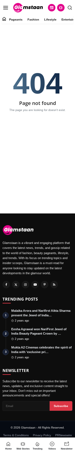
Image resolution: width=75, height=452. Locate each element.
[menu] (5, 8)
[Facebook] (6, 284)
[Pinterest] (44, 284)
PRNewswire (63, 435)
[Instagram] (25, 284)
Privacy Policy (42, 435)
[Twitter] (16, 284)
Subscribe (61, 406)
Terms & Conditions (16, 435)
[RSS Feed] (54, 284)
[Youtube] (35, 284)
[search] (70, 7)
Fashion (33, 19)
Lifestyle (50, 19)
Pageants (15, 19)
